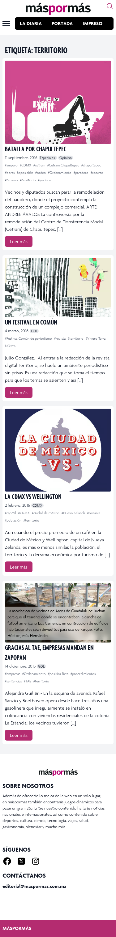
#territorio (28, 180)
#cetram (39, 165)
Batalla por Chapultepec (36, 148)
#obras (10, 172)
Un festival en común (31, 322)
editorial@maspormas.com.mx (34, 886)
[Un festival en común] (58, 287)
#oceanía (93, 513)
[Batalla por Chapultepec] (58, 102)
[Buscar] (110, 6)
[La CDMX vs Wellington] (58, 450)
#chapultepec (91, 165)
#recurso (97, 172)
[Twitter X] (21, 861)
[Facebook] (7, 861)
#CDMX (26, 165)
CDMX (37, 505)
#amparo (12, 165)
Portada (62, 23)
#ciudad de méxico (46, 513)
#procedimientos (83, 674)
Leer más (19, 241)
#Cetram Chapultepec (63, 165)
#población (13, 520)
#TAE (28, 681)
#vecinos (44, 180)
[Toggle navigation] (6, 23)
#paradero (81, 172)
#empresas (13, 674)
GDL (34, 331)
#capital (11, 513)
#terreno (12, 180)
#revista (60, 338)
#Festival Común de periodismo (29, 338)
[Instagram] (35, 861)
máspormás (16, 928)
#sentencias (14, 681)
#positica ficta (58, 674)
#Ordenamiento (60, 172)
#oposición (25, 172)
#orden (41, 172)
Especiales (48, 158)
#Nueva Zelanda (74, 513)
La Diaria (31, 23)
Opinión (65, 158)
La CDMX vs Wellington (33, 496)
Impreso (92, 23)
